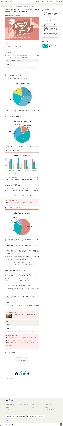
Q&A (47, 1)
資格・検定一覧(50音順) (10, 404)
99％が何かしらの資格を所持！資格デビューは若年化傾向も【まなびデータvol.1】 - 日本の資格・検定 (53, 45)
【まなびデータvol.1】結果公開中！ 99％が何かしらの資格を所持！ (20, 202)
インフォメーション (9, 412)
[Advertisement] (23, 366)
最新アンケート (9, 60)
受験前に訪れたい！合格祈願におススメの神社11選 (50, 19)
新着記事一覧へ (9, 378)
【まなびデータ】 (8, 43)
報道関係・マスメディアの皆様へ (36, 404)
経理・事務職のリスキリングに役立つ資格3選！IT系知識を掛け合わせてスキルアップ (22, 342)
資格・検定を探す (37, 1)
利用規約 (33, 407)
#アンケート (19, 357)
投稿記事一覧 (8, 407)
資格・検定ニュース (9, 410)
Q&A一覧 (7, 409)
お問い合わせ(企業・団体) (47, 404)
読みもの (42, 1)
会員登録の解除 (46, 407)
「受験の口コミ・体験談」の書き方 (24, 404)
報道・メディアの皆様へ (54, 1)
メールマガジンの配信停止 (48, 409)
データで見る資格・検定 (9, 15)
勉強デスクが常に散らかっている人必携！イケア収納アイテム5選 (19, 340)
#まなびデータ (25, 357)
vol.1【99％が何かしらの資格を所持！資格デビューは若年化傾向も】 (19, 330)
